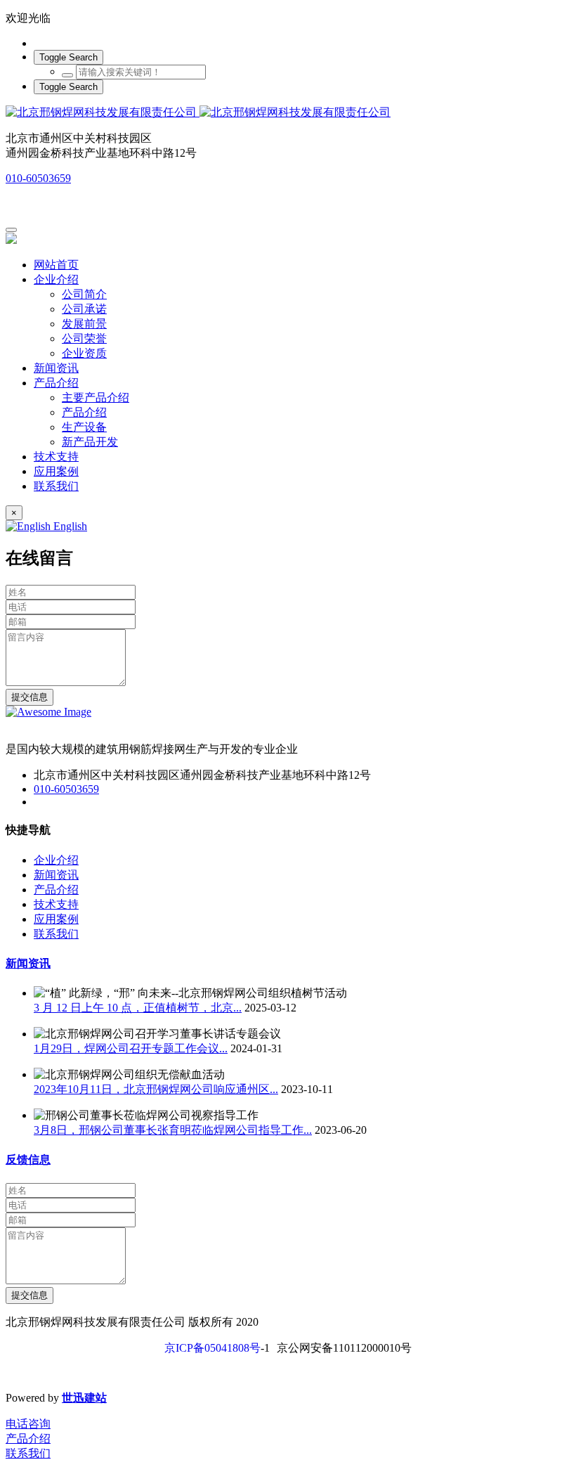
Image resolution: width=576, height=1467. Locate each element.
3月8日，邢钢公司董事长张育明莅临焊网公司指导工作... (173, 1130)
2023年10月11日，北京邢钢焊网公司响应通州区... (156, 1089)
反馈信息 (28, 1159)
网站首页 (56, 265)
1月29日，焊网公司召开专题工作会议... (131, 1048)
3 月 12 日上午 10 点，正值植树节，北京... (138, 1008)
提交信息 (29, 697)
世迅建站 (84, 1398)
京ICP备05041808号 (212, 1348)
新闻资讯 (28, 963)
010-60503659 (38, 178)
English (69, 526)
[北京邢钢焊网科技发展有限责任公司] (288, 112)
